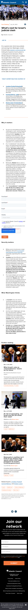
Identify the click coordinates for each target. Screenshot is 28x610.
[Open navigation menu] (26, 2)
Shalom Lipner (10, 103)
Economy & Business (9, 385)
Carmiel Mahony (6, 484)
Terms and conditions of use (14, 581)
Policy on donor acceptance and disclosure (14, 588)
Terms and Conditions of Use (11, 557)
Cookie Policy (17, 578)
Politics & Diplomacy (19, 487)
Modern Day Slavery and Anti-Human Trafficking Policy (14, 591)
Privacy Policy (10, 578)
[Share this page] (16, 511)
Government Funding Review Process (14, 586)
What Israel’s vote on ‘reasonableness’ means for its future (13, 368)
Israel (17, 385)
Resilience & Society (6, 490)
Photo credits (19, 593)
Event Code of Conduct (10, 593)
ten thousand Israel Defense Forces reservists (15, 251)
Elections (6, 475)
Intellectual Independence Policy (14, 583)
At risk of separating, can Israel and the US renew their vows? (13, 415)
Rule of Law (16, 490)
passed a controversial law (17, 50)
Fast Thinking (5, 24)
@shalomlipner (18, 103)
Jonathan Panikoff (16, 482)
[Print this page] (25, 24)
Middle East (11, 429)
